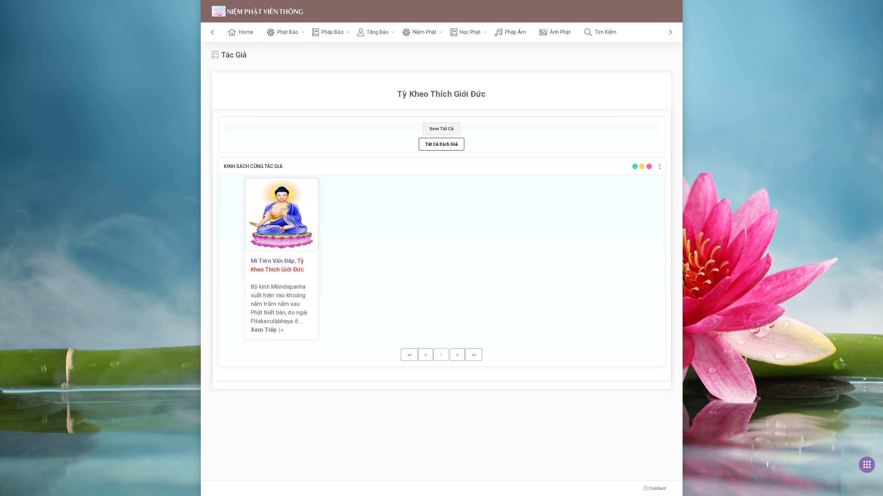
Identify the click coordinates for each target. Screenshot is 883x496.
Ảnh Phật (560, 32)
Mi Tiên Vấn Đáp (273, 260)
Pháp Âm (515, 32)
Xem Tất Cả (441, 128)
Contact (657, 488)
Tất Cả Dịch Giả (441, 144)
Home (246, 32)
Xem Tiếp (264, 329)
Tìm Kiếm (605, 32)
